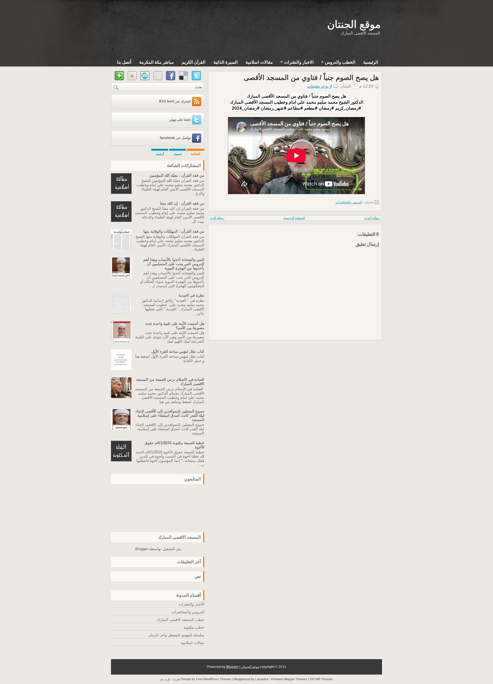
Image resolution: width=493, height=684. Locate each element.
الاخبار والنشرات (297, 62)
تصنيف (177, 154)
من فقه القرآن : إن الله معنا (182, 203)
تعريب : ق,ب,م (171, 679)
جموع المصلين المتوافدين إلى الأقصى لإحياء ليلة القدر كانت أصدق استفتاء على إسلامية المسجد (170, 415)
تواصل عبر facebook (175, 138)
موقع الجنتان (354, 24)
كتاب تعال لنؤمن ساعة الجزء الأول (177, 351)
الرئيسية (370, 62)
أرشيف (159, 154)
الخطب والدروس (338, 62)
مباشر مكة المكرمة (156, 62)
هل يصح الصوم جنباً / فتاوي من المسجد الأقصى (311, 77)
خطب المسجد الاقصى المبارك (180, 619)
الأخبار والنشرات (191, 604)
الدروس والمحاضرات (349, 202)
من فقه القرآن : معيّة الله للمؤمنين (176, 175)
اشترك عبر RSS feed (175, 101)
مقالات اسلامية (259, 62)
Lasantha (261, 679)
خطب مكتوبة (194, 627)
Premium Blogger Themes (289, 679)
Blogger (141, 549)
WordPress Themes (217, 679)
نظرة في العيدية (191, 295)
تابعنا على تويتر (180, 120)
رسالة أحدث (372, 218)
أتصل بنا (124, 62)
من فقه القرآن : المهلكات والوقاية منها (174, 231)
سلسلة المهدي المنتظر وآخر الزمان (176, 635)
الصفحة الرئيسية (294, 218)
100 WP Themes (321, 679)
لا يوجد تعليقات (319, 86)
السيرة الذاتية (225, 62)
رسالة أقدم (217, 218)
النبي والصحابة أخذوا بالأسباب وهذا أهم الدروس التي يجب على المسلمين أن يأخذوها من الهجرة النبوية (173, 263)
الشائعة (195, 154)
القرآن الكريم (193, 62)
